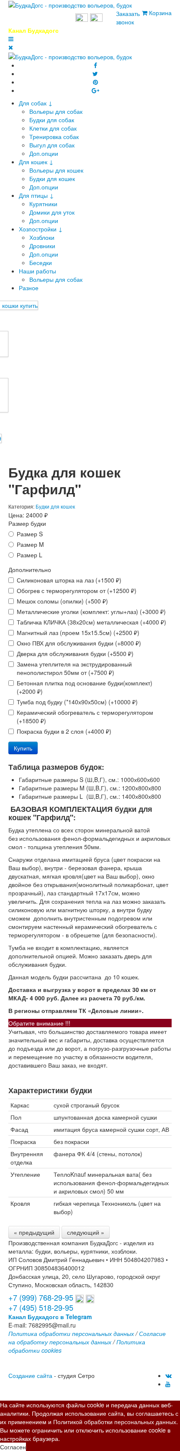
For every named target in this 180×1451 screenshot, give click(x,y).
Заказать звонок (128, 17)
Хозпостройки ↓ (41, 229)
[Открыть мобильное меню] (10, 38)
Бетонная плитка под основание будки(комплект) (84, 687)
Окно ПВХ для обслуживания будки (79, 643)
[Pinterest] (95, 82)
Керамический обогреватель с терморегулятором (85, 716)
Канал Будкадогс (33, 30)
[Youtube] (167, 1384)
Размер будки (27, 523)
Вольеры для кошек (56, 170)
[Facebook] (95, 65)
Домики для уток (52, 212)
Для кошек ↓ (36, 161)
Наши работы (37, 271)
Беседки (40, 262)
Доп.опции (43, 153)
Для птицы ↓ (36, 195)
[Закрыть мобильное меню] (10, 47)
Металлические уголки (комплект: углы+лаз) (91, 611)
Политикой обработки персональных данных (114, 1421)
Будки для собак (51, 119)
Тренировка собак (54, 136)
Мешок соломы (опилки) (62, 601)
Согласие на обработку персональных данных (87, 1337)
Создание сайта (30, 1375)
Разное (29, 287)
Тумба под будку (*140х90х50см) (77, 702)
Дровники (42, 245)
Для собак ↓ (36, 103)
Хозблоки (41, 237)
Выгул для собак (52, 145)
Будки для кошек (52, 178)
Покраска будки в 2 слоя (64, 731)
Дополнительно (29, 569)
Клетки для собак (53, 128)
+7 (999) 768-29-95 (40, 18)
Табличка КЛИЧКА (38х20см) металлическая (91, 622)
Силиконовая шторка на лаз (69, 580)
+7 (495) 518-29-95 (40, 1307)
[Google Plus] (95, 90)
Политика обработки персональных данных (71, 1333)
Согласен (13, 1447)
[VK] (168, 1375)
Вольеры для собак (55, 111)
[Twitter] (95, 73)
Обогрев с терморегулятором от (76, 590)
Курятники (43, 203)
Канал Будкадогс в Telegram (50, 1316)
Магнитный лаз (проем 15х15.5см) (78, 632)
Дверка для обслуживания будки (75, 653)
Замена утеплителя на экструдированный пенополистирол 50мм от (74, 668)
